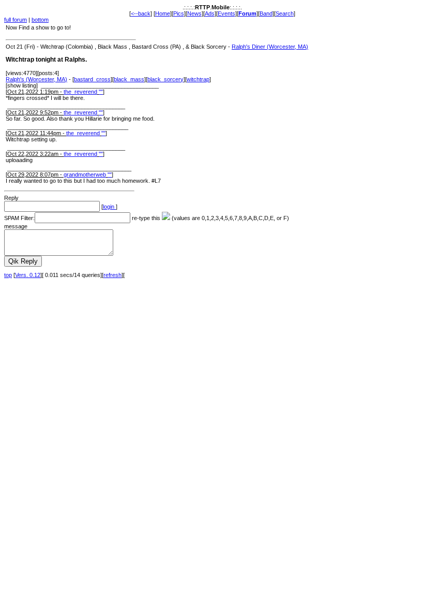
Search (285, 13)
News (194, 13)
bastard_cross (92, 79)
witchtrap (198, 79)
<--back (140, 13)
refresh (112, 275)
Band (266, 13)
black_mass (129, 79)
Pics (178, 13)
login (109, 206)
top (8, 275)
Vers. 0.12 (27, 275)
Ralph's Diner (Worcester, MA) (270, 46)
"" (101, 92)
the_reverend (80, 92)
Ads (210, 13)
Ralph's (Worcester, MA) (36, 79)
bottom (40, 20)
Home (162, 13)
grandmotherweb (85, 174)
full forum (15, 20)
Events (226, 13)
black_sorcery (165, 79)
